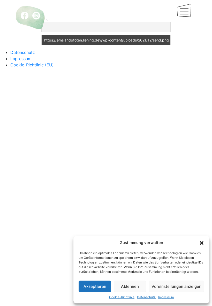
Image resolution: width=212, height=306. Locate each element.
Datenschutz (146, 297)
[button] (201, 242)
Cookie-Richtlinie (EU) (32, 64)
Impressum (166, 297)
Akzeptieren (95, 286)
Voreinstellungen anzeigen (176, 286)
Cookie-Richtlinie (121, 297)
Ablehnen (130, 286)
